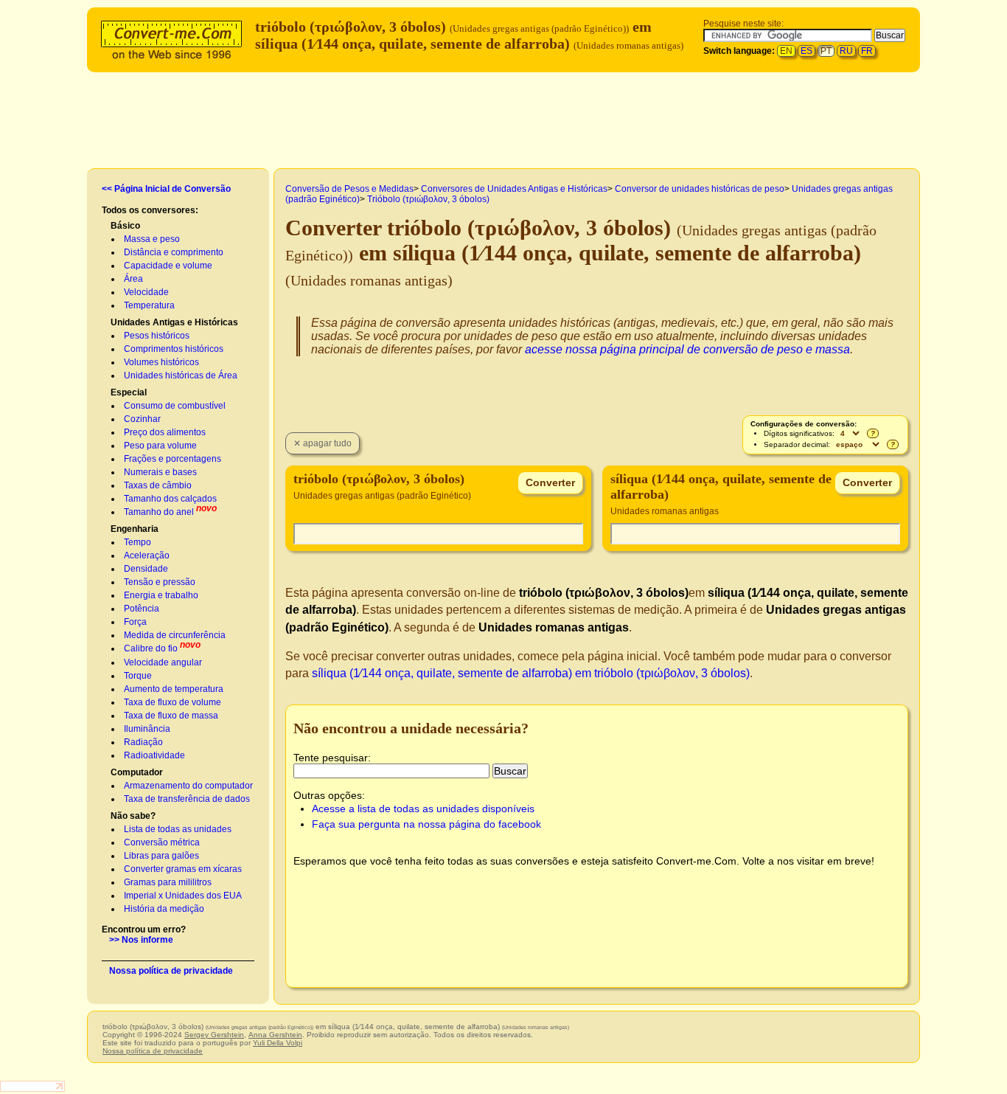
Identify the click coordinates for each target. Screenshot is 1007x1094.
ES (806, 51)
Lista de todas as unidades (177, 829)
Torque (138, 676)
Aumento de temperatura (173, 689)
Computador (137, 772)
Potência (141, 608)
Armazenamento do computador (188, 785)
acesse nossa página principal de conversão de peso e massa (687, 349)
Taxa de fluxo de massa (171, 715)
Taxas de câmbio (158, 485)
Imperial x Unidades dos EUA (183, 895)
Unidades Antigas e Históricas (174, 322)
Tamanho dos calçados (170, 499)
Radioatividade (154, 755)
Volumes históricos (161, 362)
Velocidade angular (163, 662)
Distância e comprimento (173, 252)
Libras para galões (161, 856)
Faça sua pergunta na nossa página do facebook (426, 824)
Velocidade (146, 292)
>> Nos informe (141, 940)
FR (867, 51)
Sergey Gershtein (214, 1035)
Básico (125, 226)
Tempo (137, 542)
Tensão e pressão (159, 582)
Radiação (143, 742)
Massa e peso (152, 239)
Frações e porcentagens (172, 459)
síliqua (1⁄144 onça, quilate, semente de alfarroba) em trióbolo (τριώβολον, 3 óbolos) (531, 673)
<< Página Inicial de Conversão (166, 189)
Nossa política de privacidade (171, 971)
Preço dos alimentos (165, 432)
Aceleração (147, 555)
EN (786, 51)
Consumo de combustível (175, 406)
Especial (129, 392)
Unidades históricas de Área (180, 375)
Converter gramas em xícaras (183, 869)
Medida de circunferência (175, 635)
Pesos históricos (156, 335)
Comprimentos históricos (173, 349)
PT (826, 51)
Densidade (146, 569)
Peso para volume (160, 445)
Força (135, 622)
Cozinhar (142, 419)
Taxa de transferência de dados (187, 799)
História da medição (164, 909)
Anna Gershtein (275, 1035)
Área (133, 279)
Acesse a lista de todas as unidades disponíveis (423, 808)
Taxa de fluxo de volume (172, 702)
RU (846, 51)
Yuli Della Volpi (277, 1043)
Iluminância (147, 729)
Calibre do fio (151, 648)
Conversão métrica (162, 842)
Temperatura (149, 305)
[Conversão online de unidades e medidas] (174, 38)
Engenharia (134, 529)
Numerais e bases (160, 472)
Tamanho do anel (159, 512)
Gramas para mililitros (168, 882)
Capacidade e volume (168, 265)
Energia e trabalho (161, 595)
